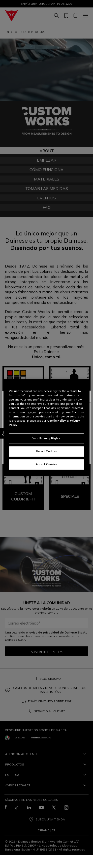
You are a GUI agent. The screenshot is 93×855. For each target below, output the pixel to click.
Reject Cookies (46, 451)
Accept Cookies (47, 464)
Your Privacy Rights (46, 438)
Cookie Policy (56, 420)
